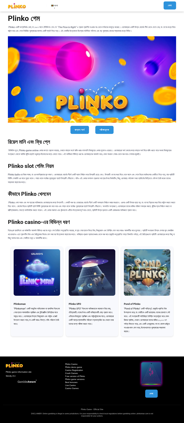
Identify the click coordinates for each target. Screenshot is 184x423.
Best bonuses (71, 382)
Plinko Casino (71, 364)
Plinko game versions (75, 379)
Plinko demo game (73, 367)
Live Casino (70, 385)
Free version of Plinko (75, 376)
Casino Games (72, 388)
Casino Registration (74, 370)
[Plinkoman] (17, 5)
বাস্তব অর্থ (80, 130)
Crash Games (71, 373)
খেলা (170, 5)
